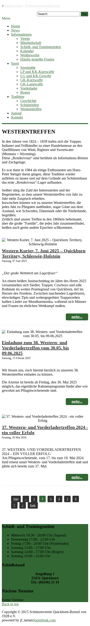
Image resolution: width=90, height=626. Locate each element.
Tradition (17, 97)
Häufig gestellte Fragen (37, 59)
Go (84, 14)
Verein (25, 39)
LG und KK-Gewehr (35, 76)
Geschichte (28, 101)
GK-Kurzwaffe (31, 80)
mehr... (77, 317)
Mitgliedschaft (30, 43)
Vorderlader (28, 88)
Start (15, 499)
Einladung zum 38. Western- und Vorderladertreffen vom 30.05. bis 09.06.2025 (35, 348)
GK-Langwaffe (31, 84)
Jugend (16, 113)
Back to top (10, 604)
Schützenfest (29, 105)
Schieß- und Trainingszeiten (40, 47)
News (15, 30)
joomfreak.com (45, 620)
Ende (33, 505)
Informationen (21, 34)
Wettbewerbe (29, 55)
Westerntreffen (31, 109)
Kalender (27, 51)
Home (15, 26)
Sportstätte (28, 68)
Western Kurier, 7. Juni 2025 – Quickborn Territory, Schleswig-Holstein (43, 253)
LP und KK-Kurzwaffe (37, 72)
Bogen (25, 92)
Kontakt (17, 117)
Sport (15, 63)
